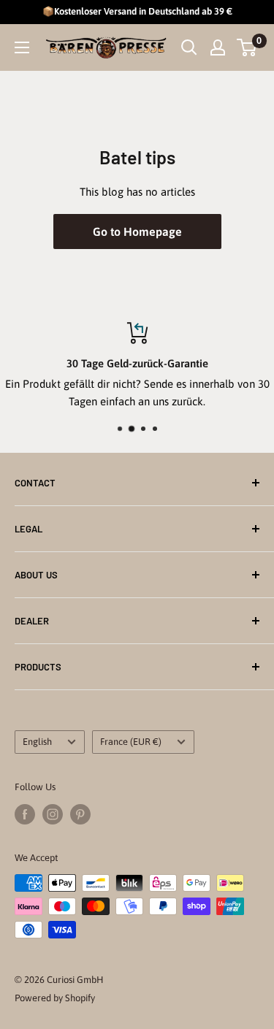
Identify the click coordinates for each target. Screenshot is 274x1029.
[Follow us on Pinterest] (80, 814)
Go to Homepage (137, 231)
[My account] (217, 47)
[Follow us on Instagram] (52, 814)
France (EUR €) (130, 741)
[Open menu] (22, 47)
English (37, 741)
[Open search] (189, 47)
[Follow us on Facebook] (25, 814)
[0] (247, 47)
